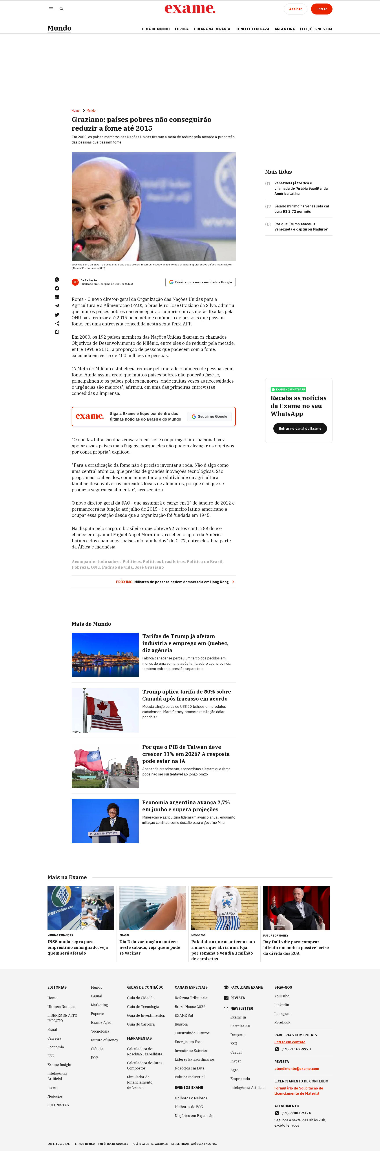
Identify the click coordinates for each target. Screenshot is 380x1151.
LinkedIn (281, 1005)
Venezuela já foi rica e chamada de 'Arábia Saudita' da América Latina (301, 188)
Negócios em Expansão (194, 1115)
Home (76, 111)
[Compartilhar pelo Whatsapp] (57, 279)
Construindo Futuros (192, 1033)
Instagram (283, 1013)
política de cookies (113, 1144)
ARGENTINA (285, 29)
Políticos (131, 561)
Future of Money (104, 1040)
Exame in (238, 1017)
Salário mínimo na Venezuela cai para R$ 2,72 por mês (301, 209)
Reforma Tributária (191, 998)
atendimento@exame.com (296, 1068)
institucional (59, 1144)
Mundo (59, 28)
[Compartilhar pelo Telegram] (57, 306)
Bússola (181, 1024)
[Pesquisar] (61, 9)
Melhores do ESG (189, 1107)
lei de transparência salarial (194, 1144)
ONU (95, 567)
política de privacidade (150, 1144)
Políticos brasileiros (164, 561)
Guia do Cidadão (141, 998)
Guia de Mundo (156, 29)
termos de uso (84, 1144)
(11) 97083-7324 (296, 1113)
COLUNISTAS (58, 1105)
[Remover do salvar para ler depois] (57, 332)
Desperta (238, 1035)
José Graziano (149, 567)
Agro (234, 1070)
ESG (51, 1056)
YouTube (281, 996)
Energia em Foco (189, 1042)
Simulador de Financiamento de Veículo (139, 1082)
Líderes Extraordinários (195, 1059)
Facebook (282, 1022)
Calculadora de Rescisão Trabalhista (144, 1051)
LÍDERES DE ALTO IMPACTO (62, 1018)
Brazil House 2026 (190, 1006)
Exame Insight (59, 1064)
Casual (96, 996)
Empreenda (240, 1079)
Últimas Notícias (61, 1006)
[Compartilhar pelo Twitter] (57, 314)
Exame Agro (101, 1022)
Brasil (52, 1029)
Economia (56, 1047)
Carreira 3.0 (240, 1026)
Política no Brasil (205, 561)
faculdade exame (246, 987)
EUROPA (182, 29)
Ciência (97, 1049)
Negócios (55, 1096)
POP (94, 1057)
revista (237, 998)
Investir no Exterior (191, 1050)
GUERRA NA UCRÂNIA (212, 29)
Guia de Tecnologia (143, 1006)
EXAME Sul (184, 1015)
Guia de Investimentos (146, 1015)
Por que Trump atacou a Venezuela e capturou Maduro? (301, 226)
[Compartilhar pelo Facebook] (57, 288)
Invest (53, 1087)
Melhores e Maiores (191, 1098)
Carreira (54, 1038)
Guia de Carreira (141, 1024)
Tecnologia (100, 1031)
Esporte (97, 1013)
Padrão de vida (117, 567)
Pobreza (80, 567)
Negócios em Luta (190, 1068)
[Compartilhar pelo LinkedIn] (57, 297)
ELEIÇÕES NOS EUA (316, 29)
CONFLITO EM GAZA (252, 29)
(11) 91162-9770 (296, 1049)
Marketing (99, 1005)
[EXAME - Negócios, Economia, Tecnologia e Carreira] (190, 9)
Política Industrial (190, 1077)
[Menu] (51, 9)
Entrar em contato (289, 1042)
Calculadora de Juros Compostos (144, 1065)
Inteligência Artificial (57, 1076)
